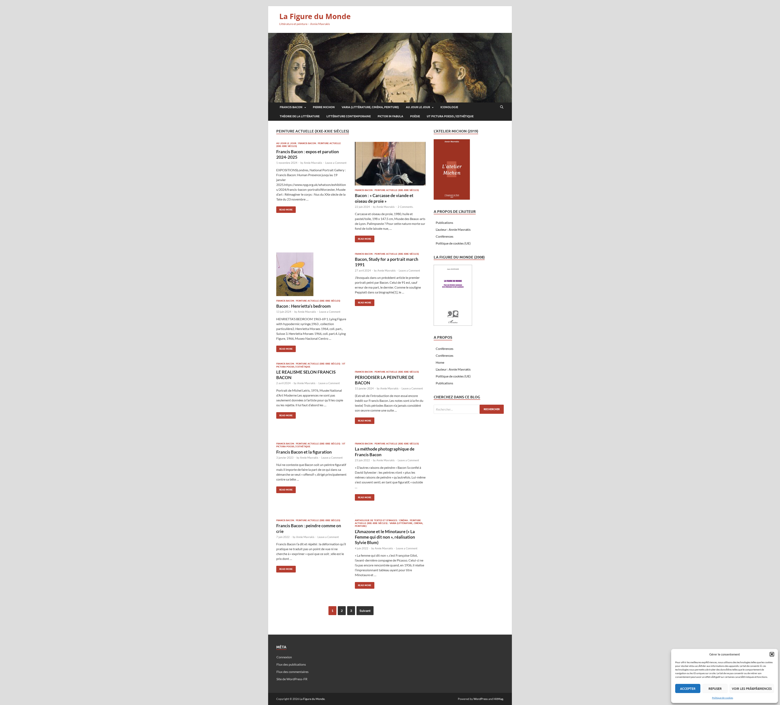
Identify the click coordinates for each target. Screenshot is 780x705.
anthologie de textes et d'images (376, 520)
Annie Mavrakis (313, 162)
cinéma (403, 520)
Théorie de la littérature (300, 116)
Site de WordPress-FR (291, 679)
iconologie (449, 107)
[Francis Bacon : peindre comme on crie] (311, 513)
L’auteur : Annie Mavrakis (453, 229)
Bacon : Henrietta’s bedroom (303, 305)
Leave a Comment (336, 162)
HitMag (498, 699)
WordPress (480, 699)
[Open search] (502, 107)
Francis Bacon (291, 107)
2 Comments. (405, 206)
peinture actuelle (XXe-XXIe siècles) (397, 190)
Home (440, 362)
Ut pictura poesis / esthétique (450, 116)
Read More (284, 208)
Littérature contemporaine (348, 116)
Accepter (688, 688)
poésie (415, 116)
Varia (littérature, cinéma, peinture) (370, 107)
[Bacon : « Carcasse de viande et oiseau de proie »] (390, 163)
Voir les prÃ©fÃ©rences (752, 688)
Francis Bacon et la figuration (304, 451)
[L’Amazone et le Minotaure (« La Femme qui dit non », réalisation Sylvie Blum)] (390, 513)
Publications (444, 222)
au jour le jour (418, 107)
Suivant (365, 610)
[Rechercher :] (469, 409)
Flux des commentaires (292, 672)
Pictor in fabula (390, 116)
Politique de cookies (722, 697)
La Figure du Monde (315, 16)
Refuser (715, 688)
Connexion (284, 657)
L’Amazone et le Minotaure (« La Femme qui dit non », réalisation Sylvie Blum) (385, 537)
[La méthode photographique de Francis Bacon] (390, 436)
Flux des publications (291, 664)
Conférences (444, 236)
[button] (772, 654)
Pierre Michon (324, 107)
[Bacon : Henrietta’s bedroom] (311, 274)
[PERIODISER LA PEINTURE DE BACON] (390, 364)
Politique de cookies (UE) (453, 243)
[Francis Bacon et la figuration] (311, 436)
